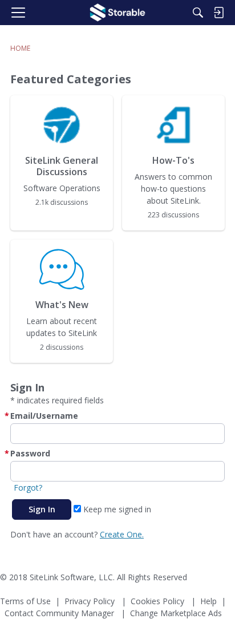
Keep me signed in (116, 509)
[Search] (198, 12)
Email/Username (44, 415)
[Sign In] (218, 12)
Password (30, 453)
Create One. (122, 534)
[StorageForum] (117, 12)
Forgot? (28, 487)
